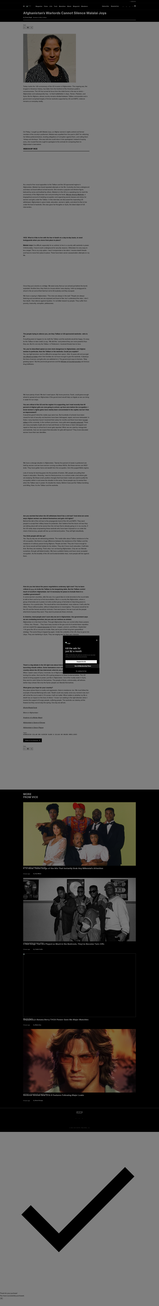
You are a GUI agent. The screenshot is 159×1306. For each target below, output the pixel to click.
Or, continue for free (81, 671)
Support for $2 (81, 661)
